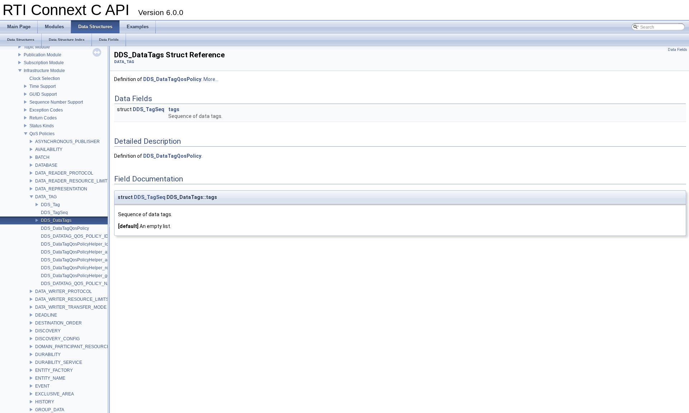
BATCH (42, 157)
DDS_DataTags (56, 220)
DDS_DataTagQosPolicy (65, 228)
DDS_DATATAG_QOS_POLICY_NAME (79, 283)
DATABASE (46, 165)
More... (211, 79)
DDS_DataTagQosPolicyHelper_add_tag (81, 259)
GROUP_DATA (49, 409)
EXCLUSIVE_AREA (54, 394)
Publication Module (42, 54)
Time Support (42, 86)
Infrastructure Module (44, 70)
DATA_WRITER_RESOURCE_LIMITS (72, 299)
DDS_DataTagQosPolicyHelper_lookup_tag (84, 244)
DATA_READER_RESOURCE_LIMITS (72, 181)
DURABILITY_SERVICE (58, 362)
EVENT (42, 386)
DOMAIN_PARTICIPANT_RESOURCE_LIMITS (80, 346)
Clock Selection (44, 78)
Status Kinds (41, 125)
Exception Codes (46, 110)
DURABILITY (48, 354)
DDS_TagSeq (54, 212)
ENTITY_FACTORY (54, 370)
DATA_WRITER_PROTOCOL (63, 291)
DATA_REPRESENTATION (61, 188)
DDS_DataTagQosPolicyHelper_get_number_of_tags (93, 275)
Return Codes (43, 117)
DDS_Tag (50, 204)
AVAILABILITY (48, 149)
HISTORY (44, 401)
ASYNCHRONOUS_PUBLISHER (67, 141)
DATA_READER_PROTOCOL (64, 173)
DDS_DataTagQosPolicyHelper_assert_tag (83, 252)
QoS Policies (42, 133)
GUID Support (43, 94)
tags (173, 109)
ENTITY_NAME (50, 378)
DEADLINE (46, 315)
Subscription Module (44, 62)
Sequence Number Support (56, 102)
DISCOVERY (48, 330)
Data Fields (677, 49)
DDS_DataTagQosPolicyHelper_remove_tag (84, 267)
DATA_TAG (46, 196)
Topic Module (37, 46)
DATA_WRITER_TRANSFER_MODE (71, 307)
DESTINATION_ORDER (58, 323)
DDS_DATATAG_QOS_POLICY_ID (74, 236)
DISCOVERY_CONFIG (57, 338)
